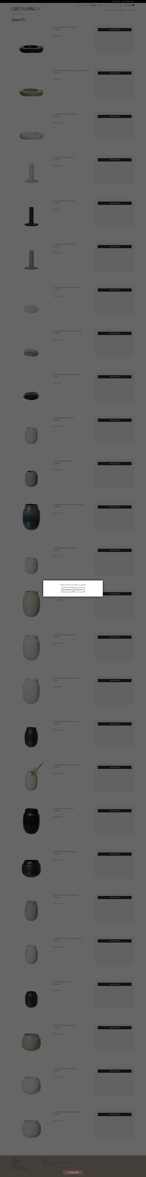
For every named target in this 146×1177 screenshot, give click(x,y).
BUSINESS (67, 590)
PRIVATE (79, 590)
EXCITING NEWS (73, 1172)
